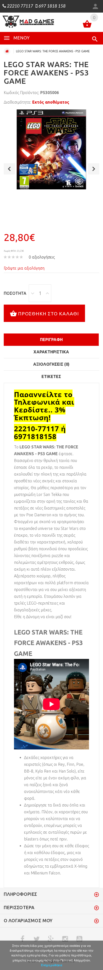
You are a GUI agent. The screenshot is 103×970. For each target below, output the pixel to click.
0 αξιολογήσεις (42, 257)
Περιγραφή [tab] (51, 339)
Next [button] (93, 169)
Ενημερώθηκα (51, 965)
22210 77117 (19, 6)
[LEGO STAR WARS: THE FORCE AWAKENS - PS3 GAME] (51, 149)
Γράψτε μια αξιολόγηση (24, 268)
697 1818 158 (52, 6)
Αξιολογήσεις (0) (51, 364)
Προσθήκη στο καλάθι (48, 313)
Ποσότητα (15, 293)
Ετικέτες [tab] (51, 376)
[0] (87, 24)
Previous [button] (9, 169)
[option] (51, 149)
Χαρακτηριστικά (51, 352)
